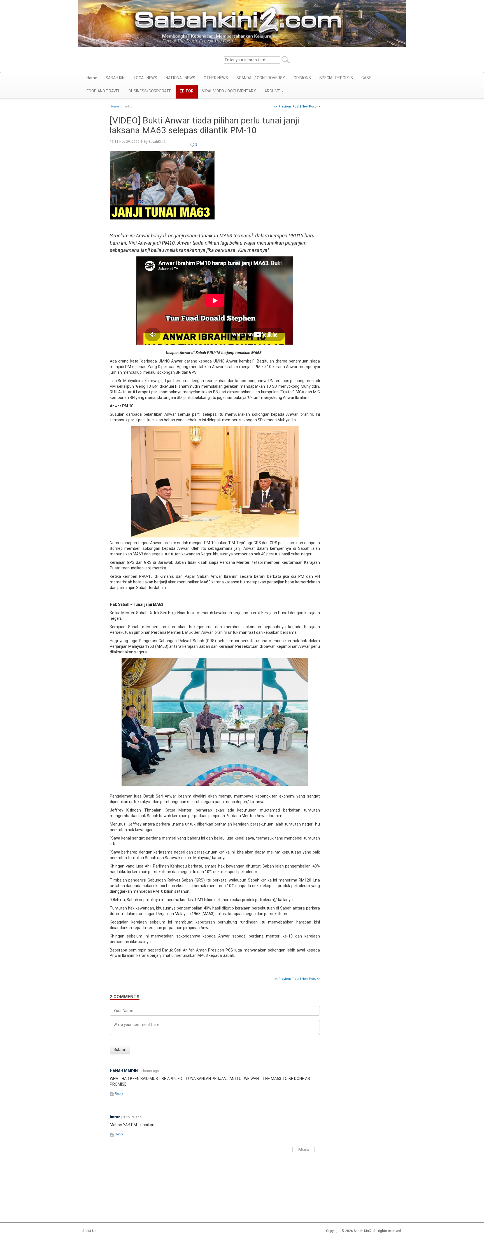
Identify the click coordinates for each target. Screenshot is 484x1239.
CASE (366, 78)
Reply (118, 1094)
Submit (120, 1049)
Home (92, 78)
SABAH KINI (115, 78)
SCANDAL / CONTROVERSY (260, 78)
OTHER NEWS (216, 78)
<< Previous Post (286, 106)
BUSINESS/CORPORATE (150, 91)
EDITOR (187, 91)
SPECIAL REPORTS (336, 78)
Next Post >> (311, 106)
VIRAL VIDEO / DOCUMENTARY (229, 91)
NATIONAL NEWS (180, 78)
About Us (89, 1231)
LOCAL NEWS (145, 78)
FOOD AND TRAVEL (103, 91)
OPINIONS (302, 78)
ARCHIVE (272, 91)
